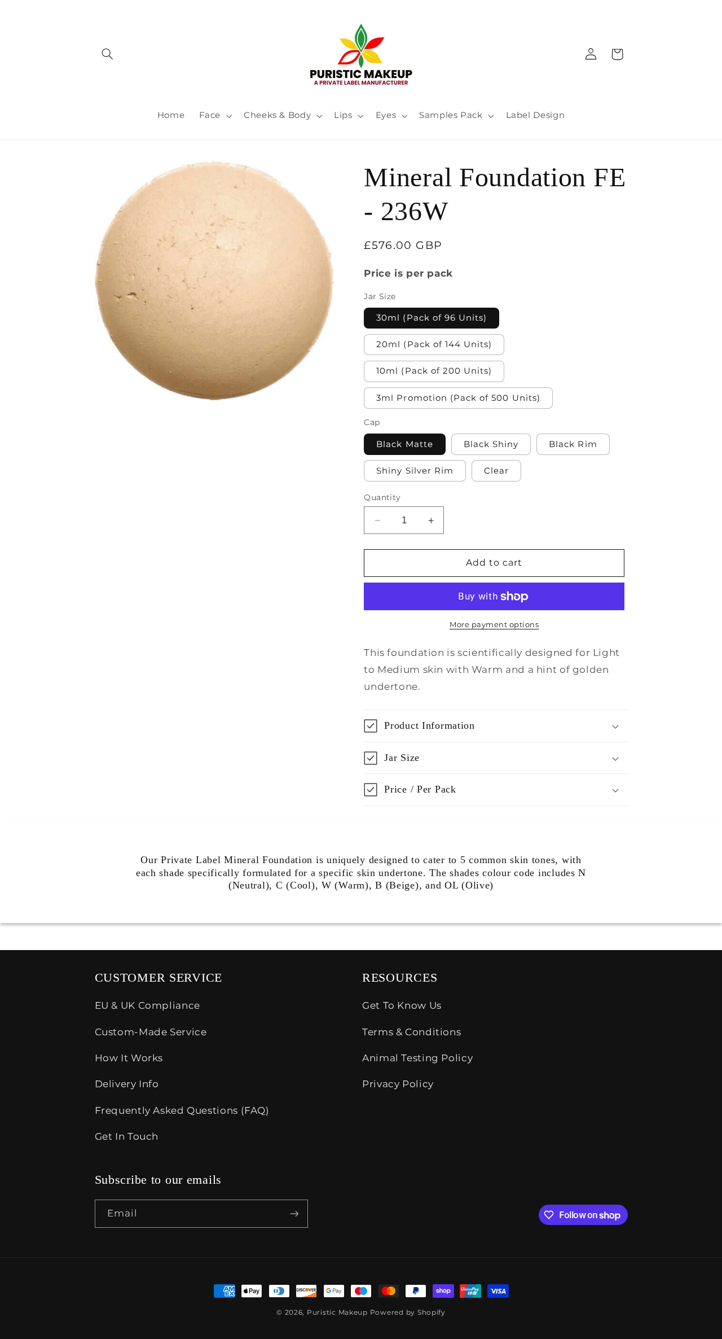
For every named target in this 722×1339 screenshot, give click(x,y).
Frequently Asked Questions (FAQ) (182, 1110)
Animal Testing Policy (417, 1058)
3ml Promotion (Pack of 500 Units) (458, 398)
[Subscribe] (294, 1213)
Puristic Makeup (337, 1312)
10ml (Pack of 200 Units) (434, 371)
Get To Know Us (402, 1005)
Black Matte (404, 444)
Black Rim (573, 444)
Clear (496, 471)
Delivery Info (127, 1083)
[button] (108, 54)
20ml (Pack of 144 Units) (434, 344)
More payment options (494, 624)
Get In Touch (127, 1136)
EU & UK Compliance (147, 1005)
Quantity (382, 497)
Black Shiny (491, 444)
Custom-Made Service (151, 1032)
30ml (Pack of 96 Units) (431, 318)
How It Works (129, 1058)
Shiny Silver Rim (415, 471)
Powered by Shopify (408, 1312)
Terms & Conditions (411, 1032)
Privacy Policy (398, 1083)
